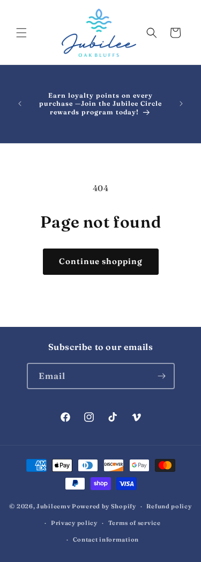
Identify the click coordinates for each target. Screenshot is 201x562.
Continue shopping (101, 261)
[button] (21, 33)
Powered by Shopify (104, 506)
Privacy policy (74, 523)
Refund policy (168, 506)
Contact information (106, 539)
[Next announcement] (181, 103)
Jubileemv (53, 506)
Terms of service (134, 523)
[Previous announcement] (20, 103)
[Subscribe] (162, 376)
